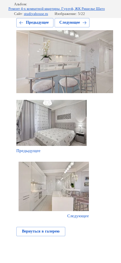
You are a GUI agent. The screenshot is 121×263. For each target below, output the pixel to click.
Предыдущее (37, 22)
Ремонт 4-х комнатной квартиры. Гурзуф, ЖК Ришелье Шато (56, 8)
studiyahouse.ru (36, 14)
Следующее (69, 22)
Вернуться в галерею (41, 231)
